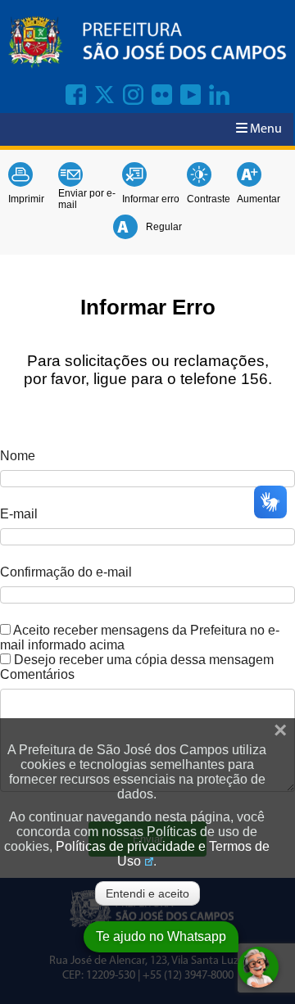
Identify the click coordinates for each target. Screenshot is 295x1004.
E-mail (19, 514)
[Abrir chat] (258, 967)
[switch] (5, 629)
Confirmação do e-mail (66, 572)
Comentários (37, 674)
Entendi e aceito (147, 893)
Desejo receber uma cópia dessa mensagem (144, 660)
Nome (17, 456)
